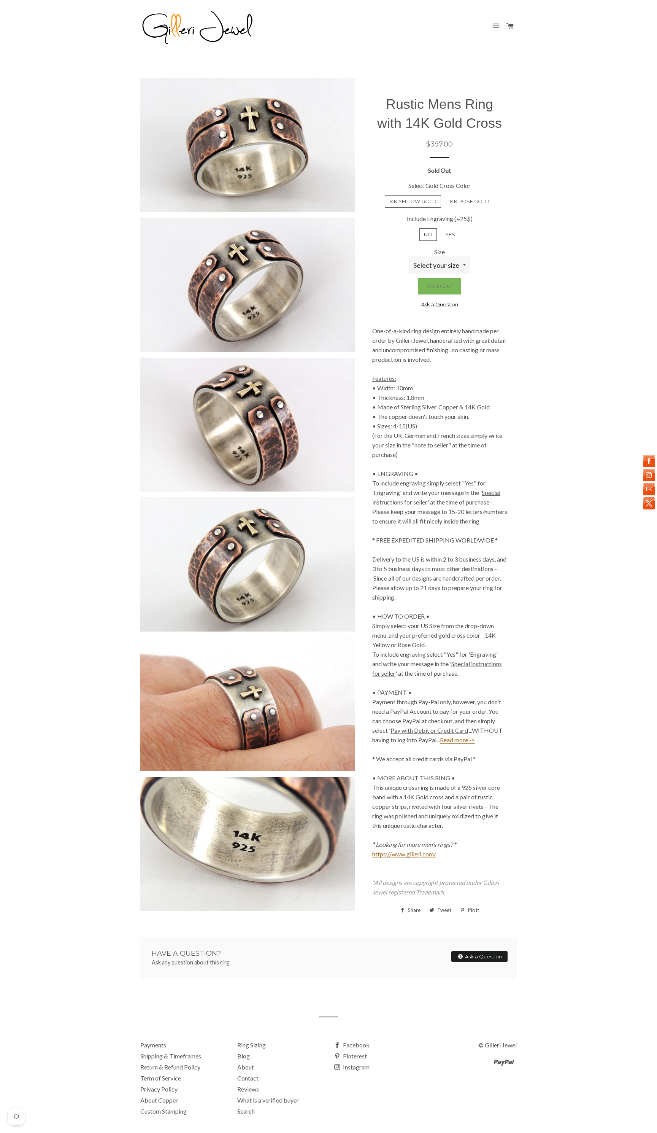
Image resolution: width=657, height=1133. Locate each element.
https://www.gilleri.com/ (404, 854)
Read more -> (457, 739)
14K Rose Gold (469, 201)
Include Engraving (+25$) (440, 218)
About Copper (159, 1100)
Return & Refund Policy (170, 1067)
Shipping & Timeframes (170, 1056)
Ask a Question (439, 304)
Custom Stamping (163, 1111)
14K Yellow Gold (412, 201)
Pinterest (354, 1056)
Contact (248, 1078)
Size (439, 251)
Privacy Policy (159, 1089)
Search (246, 1111)
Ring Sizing (251, 1045)
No (428, 234)
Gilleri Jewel (501, 1045)
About (245, 1067)
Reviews (248, 1089)
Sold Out (439, 286)
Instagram (356, 1067)
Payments (153, 1045)
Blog (243, 1056)
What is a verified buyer (268, 1100)
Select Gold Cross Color (439, 185)
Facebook (356, 1045)
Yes (450, 234)
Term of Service (160, 1078)
